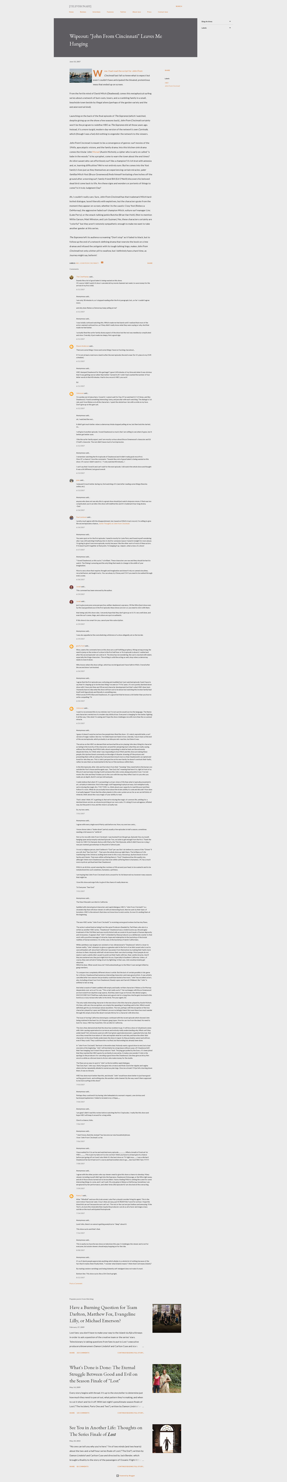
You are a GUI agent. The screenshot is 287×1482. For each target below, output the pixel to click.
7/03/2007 (80, 1084)
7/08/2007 (80, 1163)
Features (110, 12)
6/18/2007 (80, 579)
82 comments (82, 1466)
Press (149, 12)
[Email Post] (102, 263)
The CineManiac (82, 277)
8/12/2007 (80, 1277)
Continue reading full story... (130, 1353)
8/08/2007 (80, 1250)
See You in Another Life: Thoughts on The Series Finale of (106, 1430)
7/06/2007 (80, 1124)
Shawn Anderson (82, 346)
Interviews (96, 12)
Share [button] (167, 70)
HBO (166, 83)
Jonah (78, 586)
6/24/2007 (80, 671)
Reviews (83, 12)
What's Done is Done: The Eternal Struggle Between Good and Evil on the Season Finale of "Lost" (104, 1374)
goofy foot (80, 646)
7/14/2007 (80, 1213)
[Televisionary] (80, 6)
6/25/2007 (80, 723)
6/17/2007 (80, 550)
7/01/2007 (80, 813)
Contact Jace (163, 12)
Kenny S (79, 1195)
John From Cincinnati (172, 86)
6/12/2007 (80, 408)
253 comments (83, 1353)
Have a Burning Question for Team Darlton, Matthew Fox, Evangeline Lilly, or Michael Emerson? (103, 1314)
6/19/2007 (80, 594)
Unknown (80, 393)
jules (78, 480)
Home (71, 12)
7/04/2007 (80, 1102)
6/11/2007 (80, 289)
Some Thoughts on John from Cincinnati (114, 523)
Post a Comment (76, 1283)
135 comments (83, 1413)
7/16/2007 (80, 1233)
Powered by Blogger (127, 1476)
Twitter (123, 12)
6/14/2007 (80, 510)
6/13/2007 (80, 473)
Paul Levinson (81, 517)
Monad (96, 151)
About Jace (137, 12)
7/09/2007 (80, 1188)
